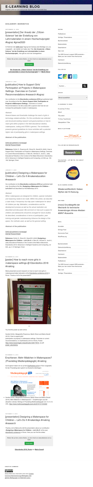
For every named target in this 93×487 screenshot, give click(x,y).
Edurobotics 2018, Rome (23, 449)
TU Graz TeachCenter (64, 119)
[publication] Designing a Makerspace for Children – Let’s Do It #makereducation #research (26, 176)
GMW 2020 (19, 47)
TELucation (61, 115)
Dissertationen (62, 47)
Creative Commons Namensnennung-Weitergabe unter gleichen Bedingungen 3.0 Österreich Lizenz (19, 476)
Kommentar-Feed (63, 233)
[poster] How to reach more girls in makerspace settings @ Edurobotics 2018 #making (26, 263)
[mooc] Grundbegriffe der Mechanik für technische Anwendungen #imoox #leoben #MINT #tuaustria (71, 208)
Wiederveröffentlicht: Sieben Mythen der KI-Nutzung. (70, 190)
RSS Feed (61, 200)
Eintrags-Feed (62, 230)
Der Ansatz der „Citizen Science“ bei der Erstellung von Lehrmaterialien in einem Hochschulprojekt (28, 71)
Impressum (61, 60)
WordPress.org (62, 236)
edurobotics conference (13, 432)
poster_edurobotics (11, 345)
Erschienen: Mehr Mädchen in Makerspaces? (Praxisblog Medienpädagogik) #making (28, 359)
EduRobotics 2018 (33, 366)
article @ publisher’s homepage (16, 143)
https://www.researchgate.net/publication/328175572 (22, 343)
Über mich (61, 51)
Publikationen (62, 34)
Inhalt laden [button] (29, 64)
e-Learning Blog (22, 6)
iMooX (60, 112)
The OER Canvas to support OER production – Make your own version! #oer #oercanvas (71, 55)
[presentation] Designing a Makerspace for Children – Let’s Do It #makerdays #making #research (27, 420)
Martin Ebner (45, 72)
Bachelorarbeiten (63, 41)
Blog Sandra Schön (65, 185)
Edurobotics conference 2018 (38, 273)
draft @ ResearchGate (13, 145)
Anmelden (61, 226)
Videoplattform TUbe (64, 122)
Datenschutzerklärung (64, 63)
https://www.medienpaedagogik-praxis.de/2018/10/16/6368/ (28, 404)
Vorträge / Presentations (65, 37)
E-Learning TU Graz (64, 109)
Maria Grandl (39, 449)
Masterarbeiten (62, 44)
